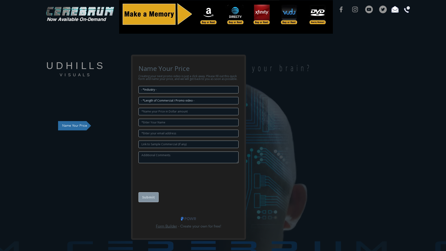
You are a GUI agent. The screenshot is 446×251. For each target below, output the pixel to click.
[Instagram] (355, 9)
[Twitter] (383, 9)
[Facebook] (341, 9)
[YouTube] (369, 9)
